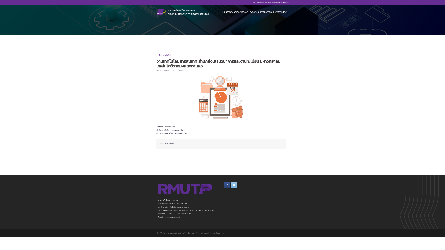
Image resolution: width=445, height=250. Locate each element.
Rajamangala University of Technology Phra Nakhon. (185, 232)
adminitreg (180, 70)
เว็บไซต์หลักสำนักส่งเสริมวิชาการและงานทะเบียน (271, 2)
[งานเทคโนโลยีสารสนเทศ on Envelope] (234, 185)
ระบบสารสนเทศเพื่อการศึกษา (235, 12)
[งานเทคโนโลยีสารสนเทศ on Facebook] (227, 185)
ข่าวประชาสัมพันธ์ (165, 55)
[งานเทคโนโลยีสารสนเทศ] (182, 11)
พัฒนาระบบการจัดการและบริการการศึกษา (268, 12)
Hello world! (169, 143)
